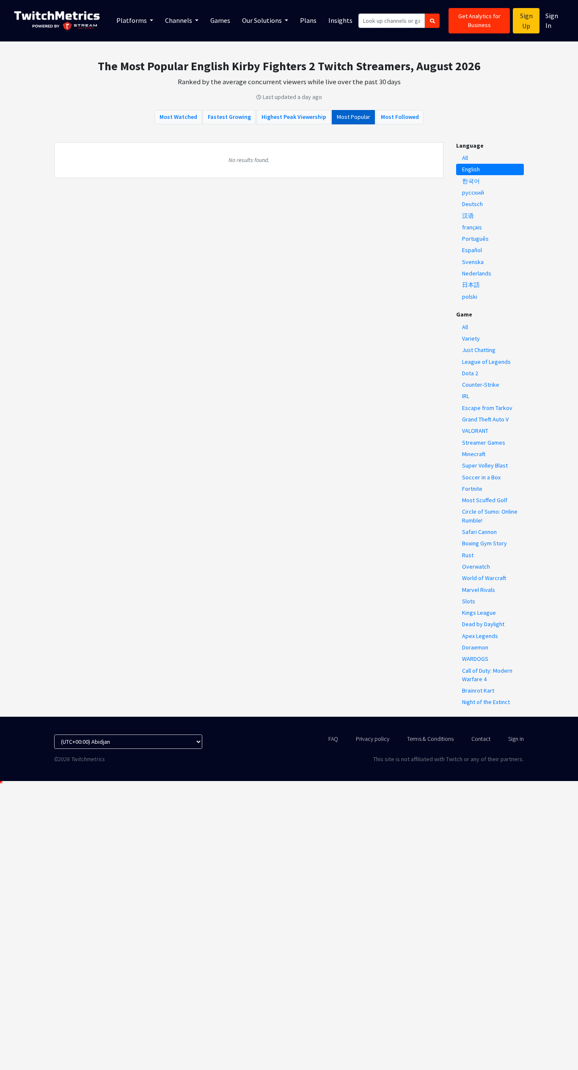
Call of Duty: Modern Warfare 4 (487, 675)
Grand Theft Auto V (485, 419)
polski (469, 296)
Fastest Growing (229, 117)
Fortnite (472, 488)
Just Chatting (478, 350)
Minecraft (473, 454)
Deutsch (472, 204)
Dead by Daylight (483, 624)
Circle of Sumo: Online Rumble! (489, 516)
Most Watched (178, 117)
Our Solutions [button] (262, 20)
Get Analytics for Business (479, 20)
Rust (467, 555)
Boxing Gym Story (484, 543)
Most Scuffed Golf (484, 500)
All (465, 158)
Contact (480, 739)
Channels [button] (179, 20)
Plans (308, 20)
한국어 (471, 181)
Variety (471, 338)
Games (220, 20)
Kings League (479, 612)
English (471, 169)
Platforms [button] (132, 20)
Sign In (551, 20)
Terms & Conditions (430, 739)
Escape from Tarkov (487, 408)
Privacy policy (372, 739)
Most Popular (353, 117)
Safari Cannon (479, 532)
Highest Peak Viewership (293, 117)
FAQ (333, 739)
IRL (465, 396)
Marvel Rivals (478, 590)
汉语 (468, 216)
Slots (468, 601)
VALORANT (475, 431)
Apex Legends (480, 636)
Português (475, 238)
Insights (340, 20)
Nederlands (476, 273)
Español (472, 250)
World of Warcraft (484, 578)
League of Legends (486, 362)
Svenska (473, 262)
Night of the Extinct (486, 702)
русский (473, 192)
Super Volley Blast (485, 465)
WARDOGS (475, 659)
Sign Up (526, 20)
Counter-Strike (480, 384)
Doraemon (475, 647)
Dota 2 (470, 373)
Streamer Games (483, 442)
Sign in (516, 739)
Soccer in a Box (481, 477)
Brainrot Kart (478, 690)
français (472, 227)
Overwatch (476, 566)
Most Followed (400, 117)
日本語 (471, 285)
